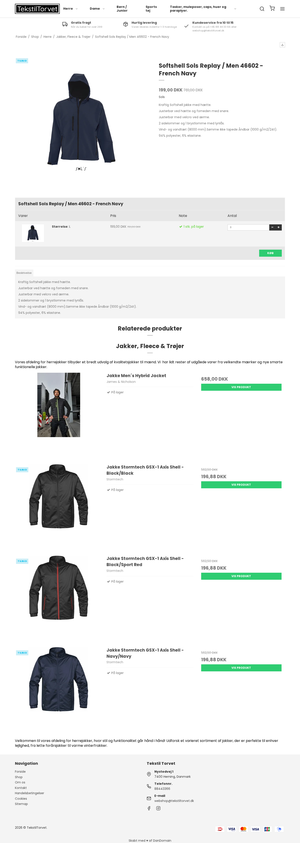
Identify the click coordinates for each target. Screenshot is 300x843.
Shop (19, 777)
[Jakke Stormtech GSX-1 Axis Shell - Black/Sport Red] (58, 599)
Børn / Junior (122, 9)
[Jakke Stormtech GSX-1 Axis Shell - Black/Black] (58, 507)
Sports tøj (151, 9)
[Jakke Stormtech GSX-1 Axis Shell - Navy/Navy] (58, 690)
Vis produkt (241, 387)
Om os (20, 782)
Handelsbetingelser (29, 793)
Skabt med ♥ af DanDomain (150, 840)
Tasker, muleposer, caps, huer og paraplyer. (198, 9)
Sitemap (21, 804)
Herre (68, 8)
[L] (32, 233)
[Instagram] (158, 809)
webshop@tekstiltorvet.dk (174, 801)
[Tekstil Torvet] (37, 9)
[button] (282, 44)
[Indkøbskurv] (272, 9)
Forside (20, 771)
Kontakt (21, 788)
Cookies (21, 798)
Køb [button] (270, 253)
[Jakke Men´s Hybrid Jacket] (58, 416)
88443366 (162, 789)
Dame (95, 8)
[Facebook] (149, 809)
